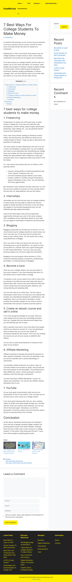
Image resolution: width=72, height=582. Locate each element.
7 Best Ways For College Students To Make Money (27, 550)
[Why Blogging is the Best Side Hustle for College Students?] (10, 445)
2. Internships (11, 89)
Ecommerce (42, 546)
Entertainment (22, 8)
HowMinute (10, 8)
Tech (28, 3)
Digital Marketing (50, 3)
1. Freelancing (11, 87)
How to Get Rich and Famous (14, 461)
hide (24, 81)
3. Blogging (10, 91)
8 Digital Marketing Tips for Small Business (37, 451)
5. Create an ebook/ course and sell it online (21, 95)
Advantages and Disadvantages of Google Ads (60, 75)
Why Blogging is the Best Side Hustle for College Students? (9, 451)
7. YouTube (10, 99)
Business (37, 3)
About (57, 540)
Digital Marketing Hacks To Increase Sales (27, 562)
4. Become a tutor (13, 93)
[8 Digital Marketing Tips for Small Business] (38, 445)
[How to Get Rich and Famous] (24, 445)
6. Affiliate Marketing (13, 97)
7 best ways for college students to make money (20, 85)
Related (9, 104)
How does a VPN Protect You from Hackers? (19, 463)
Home (20, 3)
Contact (57, 543)
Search (56, 23)
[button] (18, 14)
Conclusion (8, 101)
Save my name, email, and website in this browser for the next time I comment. (24, 516)
